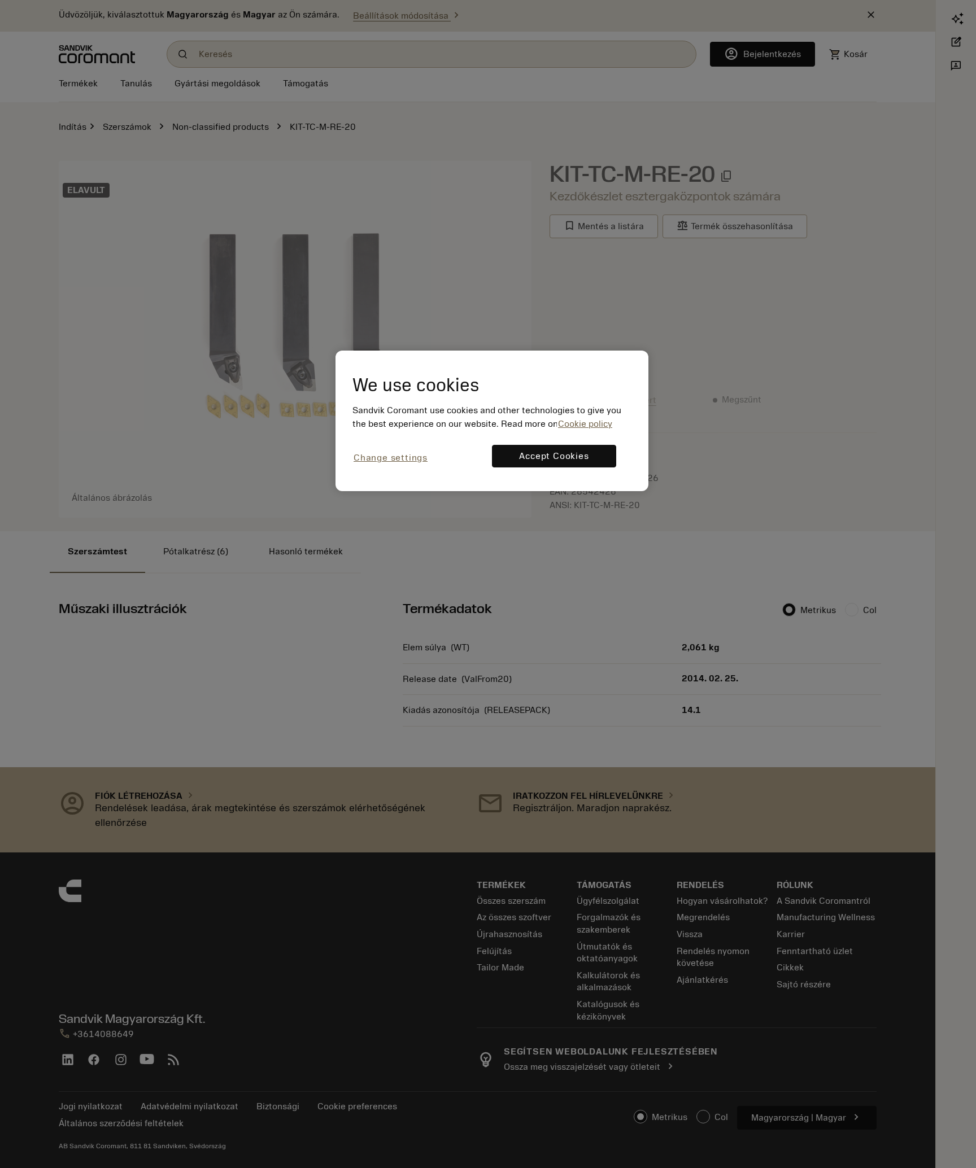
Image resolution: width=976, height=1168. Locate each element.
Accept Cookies (554, 456)
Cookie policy (585, 424)
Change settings (391, 457)
